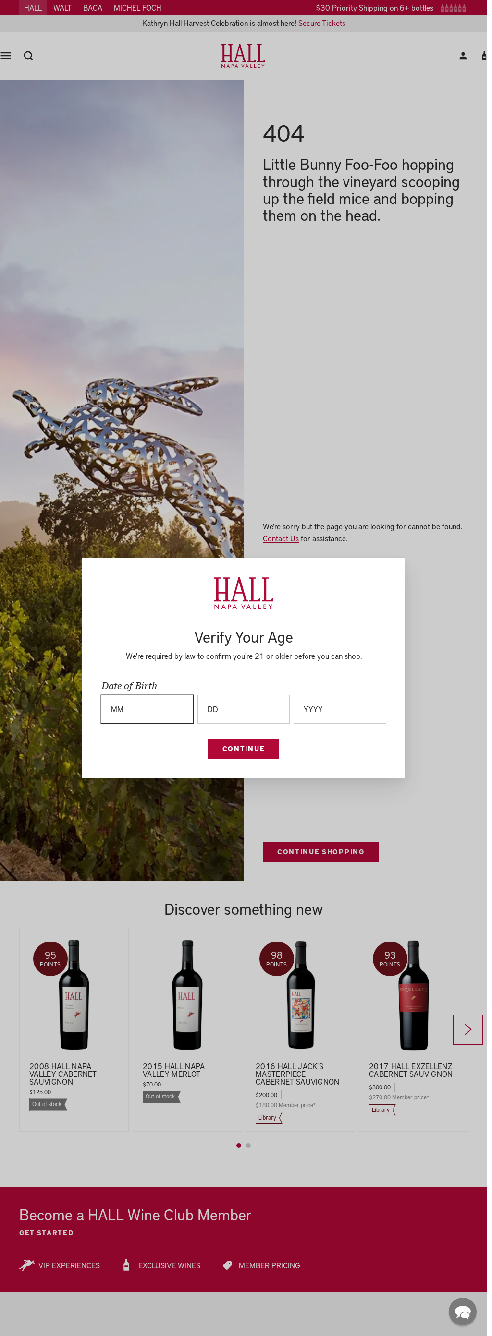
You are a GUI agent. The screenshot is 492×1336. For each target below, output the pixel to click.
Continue (243, 748)
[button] (463, 1311)
